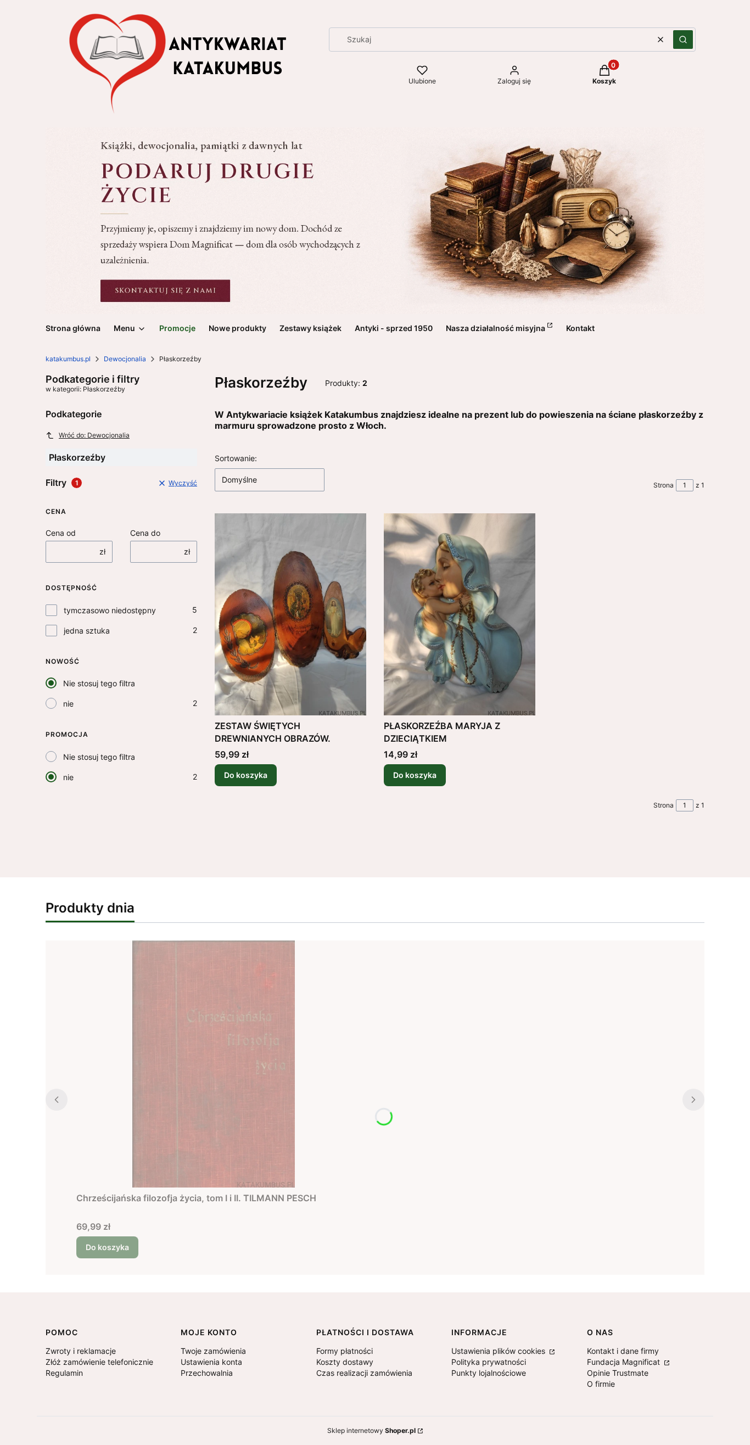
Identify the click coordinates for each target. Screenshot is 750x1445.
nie (68, 703)
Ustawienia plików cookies (499, 1351)
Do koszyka (245, 775)
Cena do (145, 532)
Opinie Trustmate (617, 1372)
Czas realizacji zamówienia (364, 1372)
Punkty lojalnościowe (488, 1372)
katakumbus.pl (68, 359)
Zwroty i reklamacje (81, 1351)
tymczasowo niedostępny (110, 610)
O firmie (601, 1383)
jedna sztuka (87, 630)
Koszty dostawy (344, 1361)
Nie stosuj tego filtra (99, 683)
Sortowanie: (236, 458)
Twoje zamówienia (213, 1351)
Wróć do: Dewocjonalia (94, 435)
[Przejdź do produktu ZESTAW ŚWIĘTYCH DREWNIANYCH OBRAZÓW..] (290, 614)
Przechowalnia (207, 1372)
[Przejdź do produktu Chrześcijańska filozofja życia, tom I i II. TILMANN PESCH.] (213, 1064)
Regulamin (64, 1372)
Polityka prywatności (488, 1361)
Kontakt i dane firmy (623, 1351)
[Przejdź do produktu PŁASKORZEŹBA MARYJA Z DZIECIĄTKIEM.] (459, 614)
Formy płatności (344, 1351)
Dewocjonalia (125, 359)
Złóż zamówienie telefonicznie (99, 1361)
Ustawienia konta (211, 1361)
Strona (663, 485)
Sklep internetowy (371, 1430)
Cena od (61, 532)
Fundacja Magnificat (624, 1361)
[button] (683, 39)
